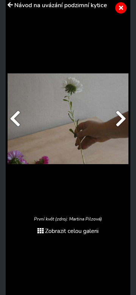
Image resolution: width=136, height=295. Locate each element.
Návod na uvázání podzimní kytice (60, 5)
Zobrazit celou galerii (72, 231)
